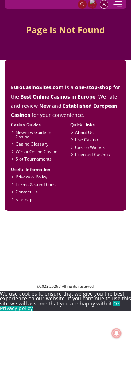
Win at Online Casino (36, 151)
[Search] (82, 4)
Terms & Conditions (36, 184)
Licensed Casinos (92, 154)
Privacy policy (16, 308)
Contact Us (27, 191)
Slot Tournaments (34, 159)
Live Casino (86, 139)
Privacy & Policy (31, 176)
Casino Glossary (32, 144)
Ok (116, 303)
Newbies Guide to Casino (33, 134)
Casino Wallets (90, 147)
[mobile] (117, 4)
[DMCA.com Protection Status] (65, 281)
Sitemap (24, 199)
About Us (84, 132)
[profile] (104, 4)
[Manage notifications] (116, 333)
